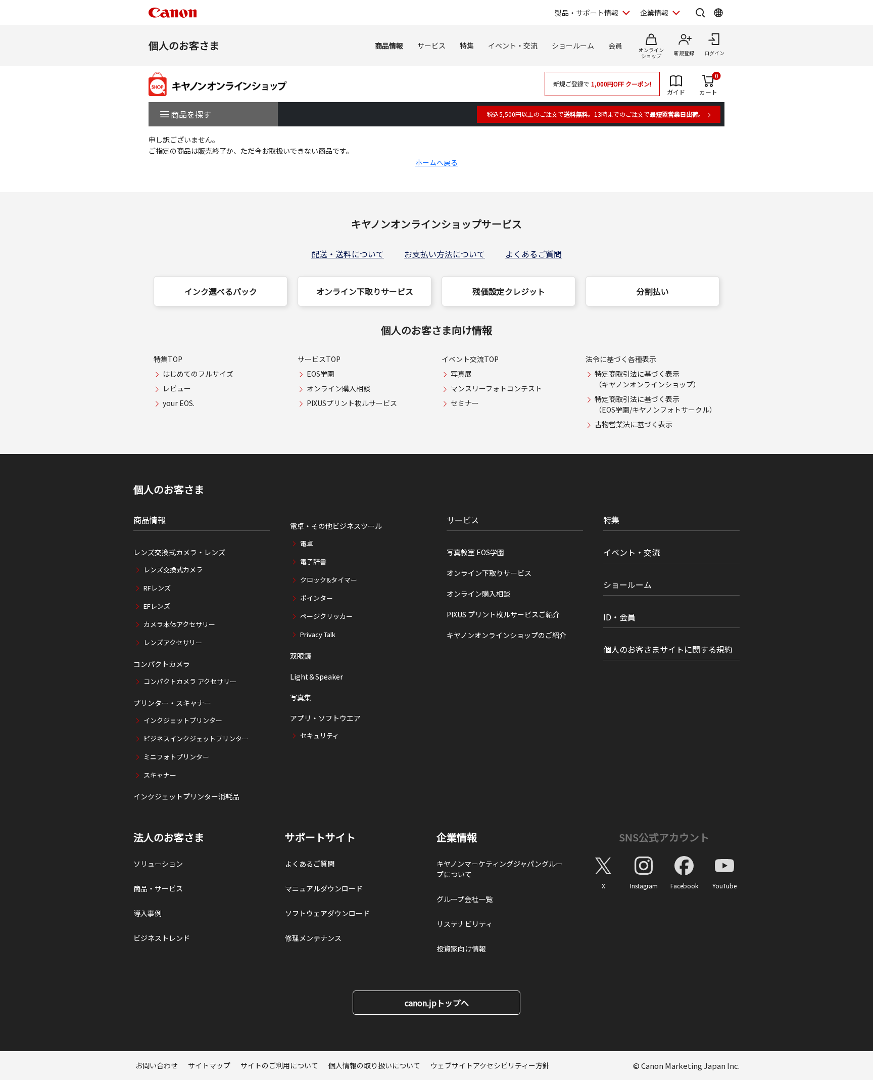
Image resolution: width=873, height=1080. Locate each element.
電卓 (306, 543)
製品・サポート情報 (586, 13)
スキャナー (159, 775)
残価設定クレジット (508, 291)
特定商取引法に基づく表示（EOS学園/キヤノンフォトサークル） (655, 404)
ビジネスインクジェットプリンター (196, 738)
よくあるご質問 (533, 254)
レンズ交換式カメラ (173, 569)
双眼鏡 (300, 656)
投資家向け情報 (461, 948)
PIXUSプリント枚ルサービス (352, 403)
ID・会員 (619, 617)
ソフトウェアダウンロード (327, 913)
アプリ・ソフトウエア (325, 718)
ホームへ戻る (436, 162)
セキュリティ (319, 735)
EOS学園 (320, 374)
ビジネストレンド (161, 938)
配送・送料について (347, 254)
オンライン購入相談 (338, 388)
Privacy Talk (317, 634)
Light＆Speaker (316, 676)
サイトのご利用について (279, 1065)
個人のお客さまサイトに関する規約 (668, 649)
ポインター (316, 598)
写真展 (461, 374)
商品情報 (389, 45)
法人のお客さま (168, 837)
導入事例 (147, 913)
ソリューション (158, 864)
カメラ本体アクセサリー (179, 624)
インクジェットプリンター (182, 720)
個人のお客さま (184, 45)
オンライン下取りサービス (364, 291)
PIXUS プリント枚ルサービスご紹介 (503, 614)
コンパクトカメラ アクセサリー (189, 681)
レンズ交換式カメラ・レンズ (179, 552)
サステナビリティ (465, 924)
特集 (467, 45)
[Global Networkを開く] (718, 13)
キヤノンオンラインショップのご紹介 (506, 635)
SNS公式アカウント (664, 837)
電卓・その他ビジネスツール (336, 526)
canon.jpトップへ (437, 1003)
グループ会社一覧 (465, 899)
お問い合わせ (156, 1065)
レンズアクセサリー (172, 642)
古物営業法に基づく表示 (633, 424)
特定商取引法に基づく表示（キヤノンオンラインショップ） (647, 379)
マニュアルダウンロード (324, 888)
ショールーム (573, 45)
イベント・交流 (513, 45)
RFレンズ (157, 588)
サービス (431, 45)
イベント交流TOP (470, 359)
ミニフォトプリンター (176, 756)
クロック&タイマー (328, 579)
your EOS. (179, 403)
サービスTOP (319, 359)
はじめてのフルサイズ (198, 374)
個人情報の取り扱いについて (374, 1065)
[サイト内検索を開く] (700, 13)
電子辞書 (313, 561)
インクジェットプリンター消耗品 (186, 796)
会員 (615, 45)
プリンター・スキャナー (172, 703)
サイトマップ (209, 1065)
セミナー (465, 403)
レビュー (177, 388)
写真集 (300, 697)
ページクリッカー (326, 616)
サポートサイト (320, 837)
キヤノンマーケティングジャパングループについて (500, 869)
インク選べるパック (220, 291)
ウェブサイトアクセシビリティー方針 (490, 1065)
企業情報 (654, 13)
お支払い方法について (444, 254)
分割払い (653, 291)
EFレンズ (156, 606)
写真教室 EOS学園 (475, 552)
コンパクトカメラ (161, 664)
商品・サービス (158, 888)
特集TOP (168, 359)
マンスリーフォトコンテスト (496, 388)
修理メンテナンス (313, 938)
